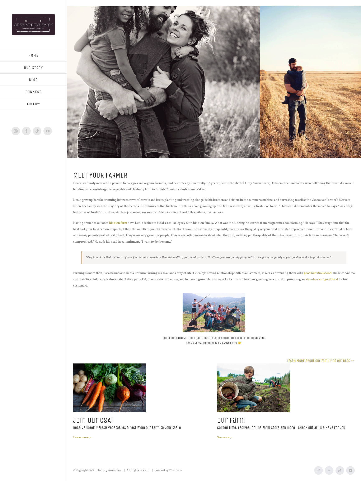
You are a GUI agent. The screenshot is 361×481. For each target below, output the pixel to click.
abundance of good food (321, 279)
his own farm (118, 223)
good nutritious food (317, 273)
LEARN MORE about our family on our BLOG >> (321, 360)
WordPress (175, 470)
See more (223, 437)
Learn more (81, 437)
